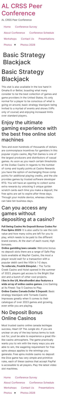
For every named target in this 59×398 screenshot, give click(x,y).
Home (7, 26)
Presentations (46, 38)
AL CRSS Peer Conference (22, 9)
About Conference (14, 32)
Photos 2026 (27, 44)
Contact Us (27, 38)
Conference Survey (26, 26)
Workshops (10, 38)
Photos (8, 44)
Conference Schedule (41, 32)
